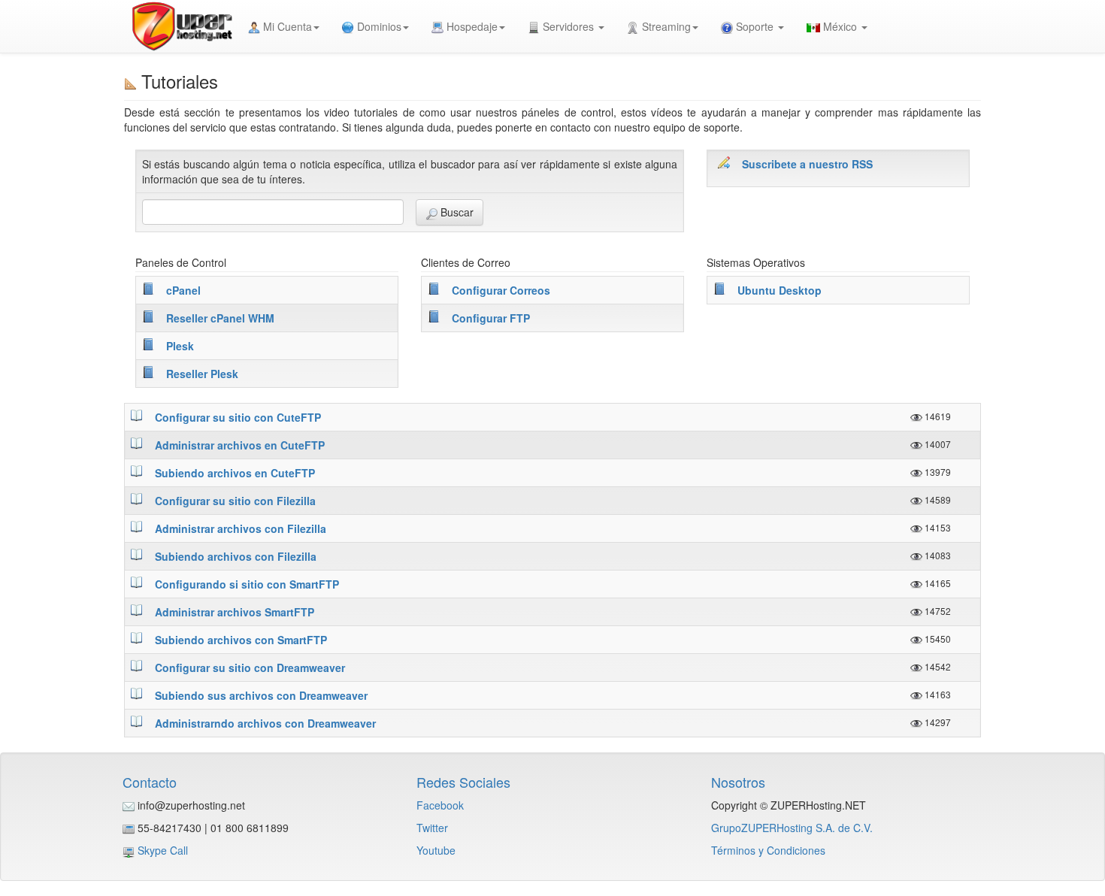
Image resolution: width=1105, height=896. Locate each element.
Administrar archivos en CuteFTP (240, 445)
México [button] (840, 26)
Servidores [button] (568, 26)
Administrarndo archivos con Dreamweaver (265, 723)
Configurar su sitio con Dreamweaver (250, 667)
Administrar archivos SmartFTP (234, 611)
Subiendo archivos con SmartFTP (241, 639)
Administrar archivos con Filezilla (240, 528)
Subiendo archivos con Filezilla (235, 556)
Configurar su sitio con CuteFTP (238, 417)
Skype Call (163, 850)
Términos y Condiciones (768, 850)
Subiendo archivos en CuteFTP (235, 472)
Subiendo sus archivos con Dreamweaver (261, 695)
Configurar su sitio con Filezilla (235, 500)
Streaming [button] (665, 26)
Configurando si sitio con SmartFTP (247, 584)
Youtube (436, 850)
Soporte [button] (755, 26)
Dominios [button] (377, 26)
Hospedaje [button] (471, 26)
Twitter (432, 827)
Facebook (440, 805)
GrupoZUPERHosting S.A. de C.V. (792, 827)
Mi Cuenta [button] (286, 26)
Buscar (455, 211)
